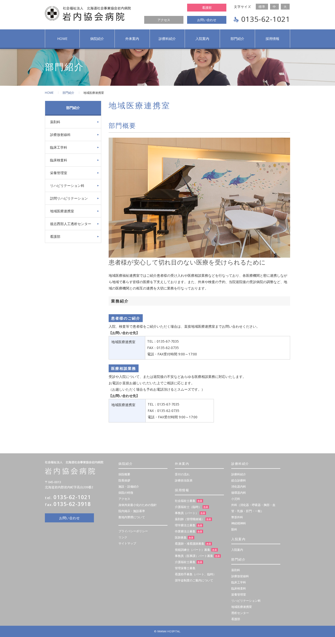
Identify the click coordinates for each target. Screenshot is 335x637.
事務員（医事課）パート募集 (194, 556)
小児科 (235, 499)
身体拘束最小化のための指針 (137, 505)
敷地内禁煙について (131, 517)
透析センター (240, 613)
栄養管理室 (58, 172)
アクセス (163, 20)
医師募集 (181, 537)
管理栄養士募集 (185, 568)
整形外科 (237, 517)
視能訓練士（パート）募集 (192, 550)
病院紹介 (97, 38)
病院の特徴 (125, 493)
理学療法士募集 (185, 525)
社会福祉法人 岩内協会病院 (88, 13)
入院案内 (202, 38)
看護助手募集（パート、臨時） (195, 574)
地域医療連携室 (62, 211)
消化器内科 (238, 486)
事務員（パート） (186, 513)
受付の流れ (182, 474)
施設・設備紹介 (128, 486)
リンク (122, 537)
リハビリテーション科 (67, 185)
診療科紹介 (167, 38)
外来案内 (132, 38)
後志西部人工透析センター (70, 223)
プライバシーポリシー (133, 531)
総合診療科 (238, 480)
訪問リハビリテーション (69, 198)
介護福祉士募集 (185, 562)
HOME (49, 93)
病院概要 (124, 474)
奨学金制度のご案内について (194, 580)
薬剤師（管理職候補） (189, 519)
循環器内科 (238, 493)
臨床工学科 (58, 147)
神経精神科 (238, 523)
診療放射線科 (60, 134)
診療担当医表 (184, 480)
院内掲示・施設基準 (131, 511)
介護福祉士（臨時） (188, 507)
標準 (261, 6)
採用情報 (272, 38)
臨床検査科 (58, 160)
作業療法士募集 (185, 531)
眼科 (234, 529)
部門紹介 (237, 38)
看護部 (207, 7)
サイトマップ (127, 543)
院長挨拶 (124, 480)
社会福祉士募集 (185, 501)
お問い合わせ (206, 20)
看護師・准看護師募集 (189, 543)
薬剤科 (55, 122)
